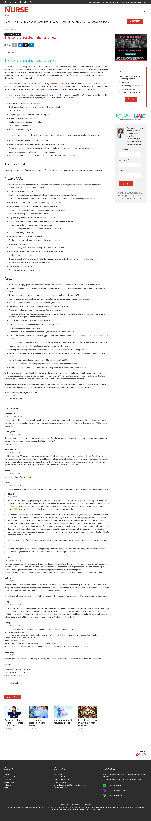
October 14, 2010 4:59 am (12, 655)
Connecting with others (131, 86)
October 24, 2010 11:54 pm (12, 434)
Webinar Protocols (60, 788)
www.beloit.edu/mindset (58, 84)
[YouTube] (25, 2)
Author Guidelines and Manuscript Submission (70, 785)
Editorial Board (9, 777)
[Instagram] (15, 2)
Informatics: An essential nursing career (37, 723)
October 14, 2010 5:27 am (12, 625)
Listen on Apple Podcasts (118, 790)
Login (6, 788)
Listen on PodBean (115, 795)
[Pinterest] (31, 2)
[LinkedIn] (20, 2)
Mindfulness (126, 82)
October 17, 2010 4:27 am (12, 452)
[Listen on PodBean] (106, 795)
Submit (131, 99)
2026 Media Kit (106, 2)
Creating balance (128, 89)
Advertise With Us (60, 777)
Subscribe (8, 785)
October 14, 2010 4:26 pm (12, 604)
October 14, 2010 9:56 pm (12, 485)
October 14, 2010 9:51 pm (12, 560)
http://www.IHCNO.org (13, 675)
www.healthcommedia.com (136, 758)
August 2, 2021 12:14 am (16, 497)
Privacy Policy (76, 804)
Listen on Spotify (115, 785)
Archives (7, 779)
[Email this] (14, 45)
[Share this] (20, 45)
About (90, 2)
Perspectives (9, 782)
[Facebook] (5, 2)
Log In (145, 2)
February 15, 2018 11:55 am (13, 416)
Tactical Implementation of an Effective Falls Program (122, 779)
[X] (10, 2)
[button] (145, 12)
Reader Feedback (60, 782)
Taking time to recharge (131, 92)
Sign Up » (125, 184)
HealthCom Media (135, 2)
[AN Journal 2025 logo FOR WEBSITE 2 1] (16, 12)
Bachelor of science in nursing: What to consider (87, 723)
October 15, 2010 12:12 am (12, 473)
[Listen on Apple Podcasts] (106, 790)
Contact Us (96, 2)
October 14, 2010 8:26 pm (12, 581)
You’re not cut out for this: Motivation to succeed (13, 723)
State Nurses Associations (121, 2)
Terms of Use (64, 804)
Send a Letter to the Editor (63, 779)
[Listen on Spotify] (106, 785)
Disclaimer (88, 804)
